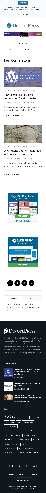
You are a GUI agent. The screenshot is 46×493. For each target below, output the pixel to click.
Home (12, 50)
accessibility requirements (26, 448)
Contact (33, 474)
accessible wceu (9, 452)
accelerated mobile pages (12, 444)
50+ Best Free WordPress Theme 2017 (16, 431)
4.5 (38, 417)
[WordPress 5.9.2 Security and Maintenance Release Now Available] (8, 372)
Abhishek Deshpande (29, 435)
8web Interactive (28, 422)
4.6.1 (18, 422)
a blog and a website (23, 439)
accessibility (28, 444)
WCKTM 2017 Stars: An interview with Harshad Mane (27, 396)
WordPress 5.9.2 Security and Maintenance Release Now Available (27, 371)
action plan (21, 452)
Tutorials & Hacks (15, 91)
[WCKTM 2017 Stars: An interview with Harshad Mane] (8, 397)
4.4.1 (26, 417)
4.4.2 (32, 417)
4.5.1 (6, 422)
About (21, 474)
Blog (6, 91)
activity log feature (32, 452)
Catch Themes (29, 488)
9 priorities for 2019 (10, 426)
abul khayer (36, 439)
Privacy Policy (23, 480)
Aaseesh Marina (15, 435)
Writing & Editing (29, 91)
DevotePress (8, 102)
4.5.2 (12, 422)
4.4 (20, 417)
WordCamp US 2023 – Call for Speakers (27, 384)
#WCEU (10, 416)
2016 (32, 430)
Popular (14, 299)
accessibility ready (10, 448)
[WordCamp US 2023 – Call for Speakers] (8, 386)
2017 (6, 435)
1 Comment (30, 102)
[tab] (13, 298)
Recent (32, 299)
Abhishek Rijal (9, 439)
